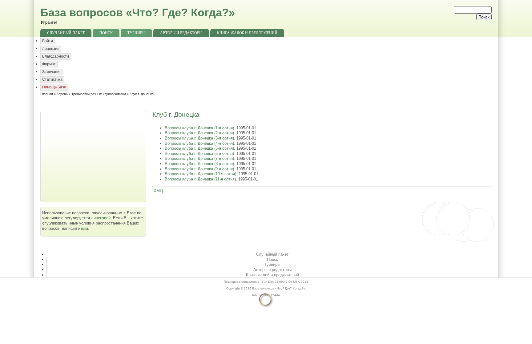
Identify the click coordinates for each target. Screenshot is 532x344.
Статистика (52, 79)
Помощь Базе (54, 87)
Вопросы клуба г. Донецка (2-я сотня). (200, 133)
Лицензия (50, 49)
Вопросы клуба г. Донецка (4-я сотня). (200, 143)
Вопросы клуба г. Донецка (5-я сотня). (200, 148)
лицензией (101, 218)
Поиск (106, 33)
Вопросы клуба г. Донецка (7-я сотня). (200, 158)
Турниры (136, 33)
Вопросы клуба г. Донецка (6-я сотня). (200, 153)
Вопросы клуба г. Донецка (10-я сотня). (202, 174)
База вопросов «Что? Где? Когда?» (137, 12)
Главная (46, 94)
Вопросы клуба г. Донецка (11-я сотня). (201, 179)
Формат (49, 64)
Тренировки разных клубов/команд (98, 94)
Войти (47, 41)
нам (84, 228)
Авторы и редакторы (181, 33)
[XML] (157, 190)
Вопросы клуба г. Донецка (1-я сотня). (200, 128)
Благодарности (55, 56)
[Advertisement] (94, 156)
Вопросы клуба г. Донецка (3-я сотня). (200, 138)
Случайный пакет (66, 33)
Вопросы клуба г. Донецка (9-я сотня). (200, 169)
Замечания (52, 72)
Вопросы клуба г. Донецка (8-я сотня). (200, 163)
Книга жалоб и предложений (247, 33)
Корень (62, 94)
